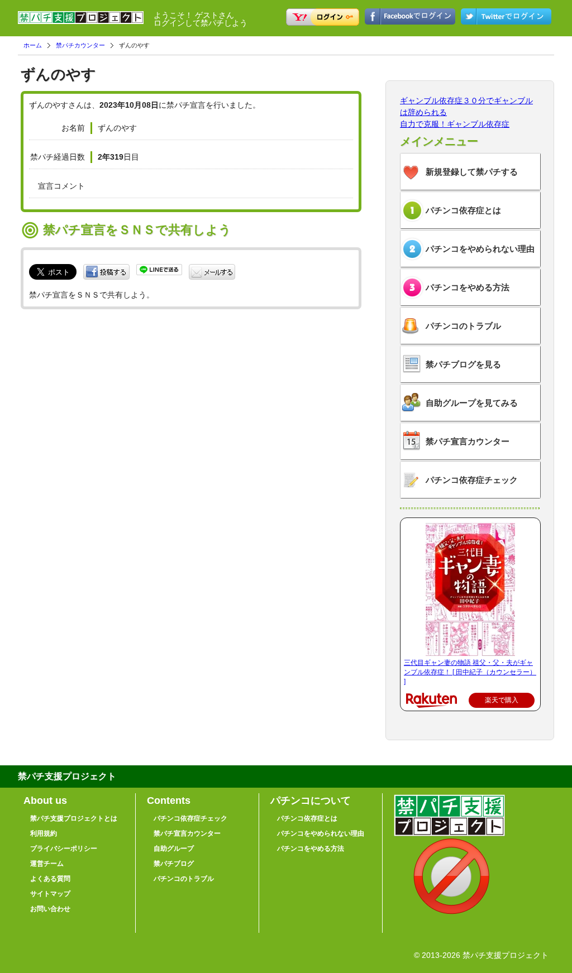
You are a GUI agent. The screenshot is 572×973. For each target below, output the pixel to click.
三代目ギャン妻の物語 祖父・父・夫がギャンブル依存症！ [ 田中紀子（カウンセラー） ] (470, 672)
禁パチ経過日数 (57, 156)
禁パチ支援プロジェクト (81, 22)
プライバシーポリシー (63, 848)
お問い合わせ (50, 909)
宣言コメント (61, 185)
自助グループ (174, 848)
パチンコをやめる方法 (467, 287)
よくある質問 (50, 879)
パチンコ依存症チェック (472, 480)
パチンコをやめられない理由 (480, 248)
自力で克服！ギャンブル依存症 (454, 123)
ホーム (32, 45)
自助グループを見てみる (472, 403)
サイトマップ (50, 894)
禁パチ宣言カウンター (467, 441)
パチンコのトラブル (463, 325)
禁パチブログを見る (463, 364)
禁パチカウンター (80, 45)
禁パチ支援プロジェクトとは (73, 818)
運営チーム (47, 863)
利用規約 (43, 833)
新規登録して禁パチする (472, 171)
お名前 (73, 127)
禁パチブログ (174, 863)
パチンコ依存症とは (463, 210)
